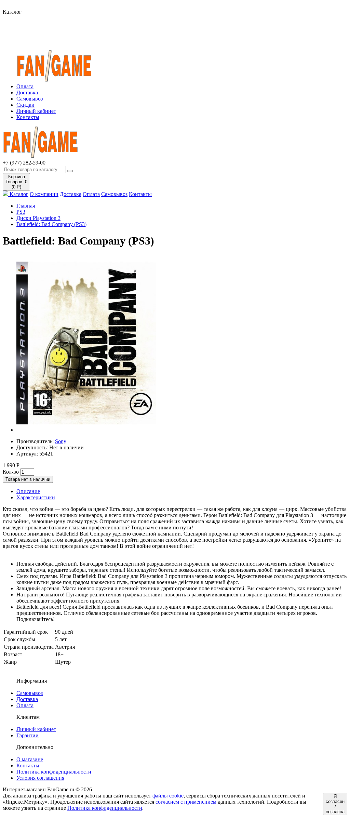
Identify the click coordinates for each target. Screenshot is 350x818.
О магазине (29, 759)
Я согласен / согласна (335, 804)
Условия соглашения (40, 778)
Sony (60, 441)
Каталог (18, 194)
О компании (44, 194)
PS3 (20, 212)
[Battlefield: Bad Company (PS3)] (86, 430)
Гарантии (27, 735)
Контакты (27, 117)
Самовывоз (29, 99)
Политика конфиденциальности (53, 772)
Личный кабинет (36, 111)
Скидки (25, 105)
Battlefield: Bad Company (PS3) (51, 224)
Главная (25, 206)
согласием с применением (186, 802)
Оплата (24, 86)
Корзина (16, 181)
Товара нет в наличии (27, 479)
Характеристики (35, 497)
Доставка (27, 92)
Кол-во (11, 472)
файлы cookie (168, 796)
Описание (28, 491)
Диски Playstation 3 (38, 218)
